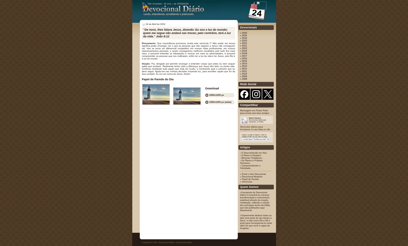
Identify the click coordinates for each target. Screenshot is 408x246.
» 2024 (243, 38)
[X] (268, 97)
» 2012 (243, 68)
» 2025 (243, 35)
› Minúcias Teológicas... (252, 158)
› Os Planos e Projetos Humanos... (251, 161)
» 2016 (243, 58)
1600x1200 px (216, 95)
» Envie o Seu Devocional (253, 174)
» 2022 (243, 43)
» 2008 (243, 79)
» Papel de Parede (249, 179)
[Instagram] (256, 97)
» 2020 (243, 48)
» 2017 (243, 56)
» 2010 (243, 73)
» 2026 (243, 33)
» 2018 (243, 53)
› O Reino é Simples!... (251, 155)
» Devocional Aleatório (251, 176)
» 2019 (243, 50)
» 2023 (243, 40)
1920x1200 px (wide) (220, 102)
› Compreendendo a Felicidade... (250, 166)
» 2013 (243, 66)
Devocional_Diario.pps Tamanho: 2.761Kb (257, 120)
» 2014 (243, 63)
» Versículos (246, 181)
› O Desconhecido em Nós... (254, 152)
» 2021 (243, 45)
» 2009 (243, 76)
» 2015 (243, 61)
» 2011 (243, 71)
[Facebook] (244, 97)
